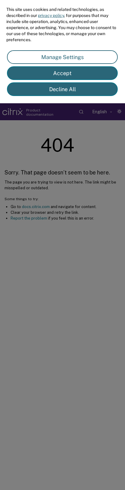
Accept (62, 73)
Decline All (62, 89)
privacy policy (51, 15)
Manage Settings (62, 57)
